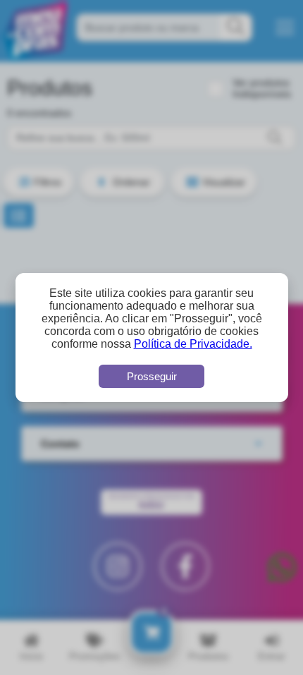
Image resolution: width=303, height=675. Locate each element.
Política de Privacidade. (193, 344)
